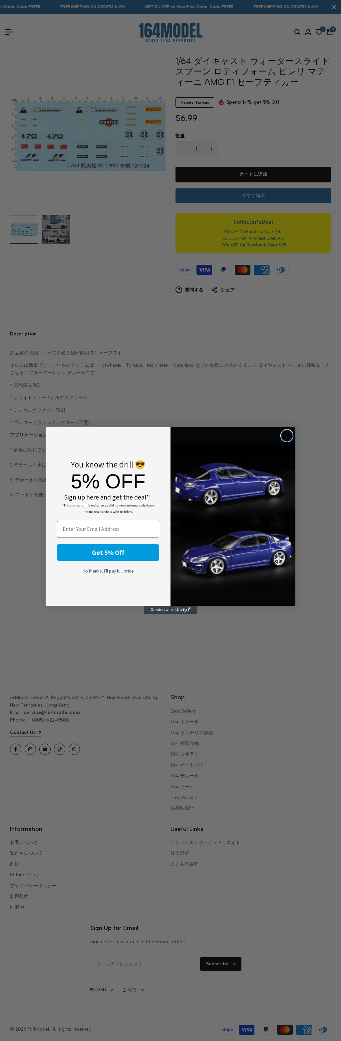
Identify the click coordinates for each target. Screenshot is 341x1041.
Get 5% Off (108, 552)
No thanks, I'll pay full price (108, 571)
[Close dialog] (287, 435)
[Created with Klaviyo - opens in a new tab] (170, 610)
